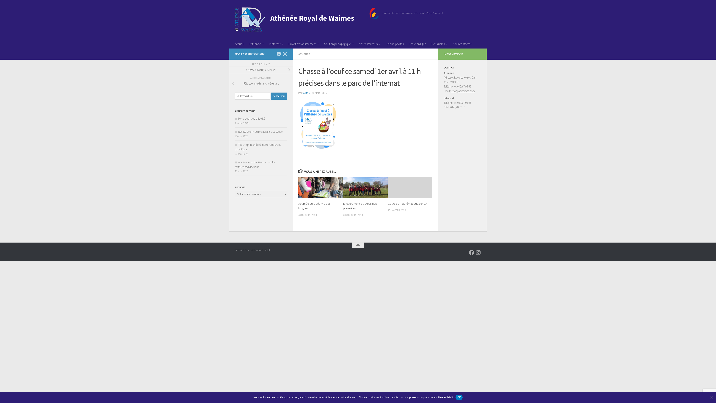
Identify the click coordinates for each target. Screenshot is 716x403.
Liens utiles (438, 44)
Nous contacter (462, 44)
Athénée (304, 54)
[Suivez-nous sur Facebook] (279, 54)
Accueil (239, 44)
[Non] (711, 397)
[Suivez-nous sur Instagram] (285, 54)
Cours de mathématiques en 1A (407, 204)
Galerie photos (395, 44)
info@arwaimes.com (463, 91)
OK (459, 397)
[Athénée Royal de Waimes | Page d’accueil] (307, 19)
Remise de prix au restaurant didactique (260, 131)
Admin (306, 93)
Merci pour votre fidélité (251, 118)
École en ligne (417, 44)
